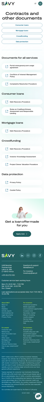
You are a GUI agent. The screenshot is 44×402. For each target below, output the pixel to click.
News (3, 307)
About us (4, 305)
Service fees (27, 319)
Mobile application (29, 307)
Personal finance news (9, 344)
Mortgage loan (6, 340)
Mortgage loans (22, 31)
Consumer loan (7, 330)
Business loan (27, 330)
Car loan (4, 336)
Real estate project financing (32, 336)
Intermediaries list (7, 313)
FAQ (24, 323)
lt (35, 4)
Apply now (20, 234)
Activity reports (6, 311)
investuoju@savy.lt (30, 273)
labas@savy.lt (28, 267)
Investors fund (28, 311)
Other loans (5, 338)
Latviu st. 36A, (7, 269)
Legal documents (7, 315)
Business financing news (31, 340)
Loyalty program (28, 317)
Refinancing (5, 332)
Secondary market (29, 313)
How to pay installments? (10, 346)
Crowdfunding (22, 36)
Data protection (22, 42)
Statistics (5, 309)
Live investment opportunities (32, 309)
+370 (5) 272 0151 (8, 275)
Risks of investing (29, 315)
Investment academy (30, 305)
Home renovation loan (9, 334)
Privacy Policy (6, 317)
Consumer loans (22, 25)
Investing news (28, 321)
